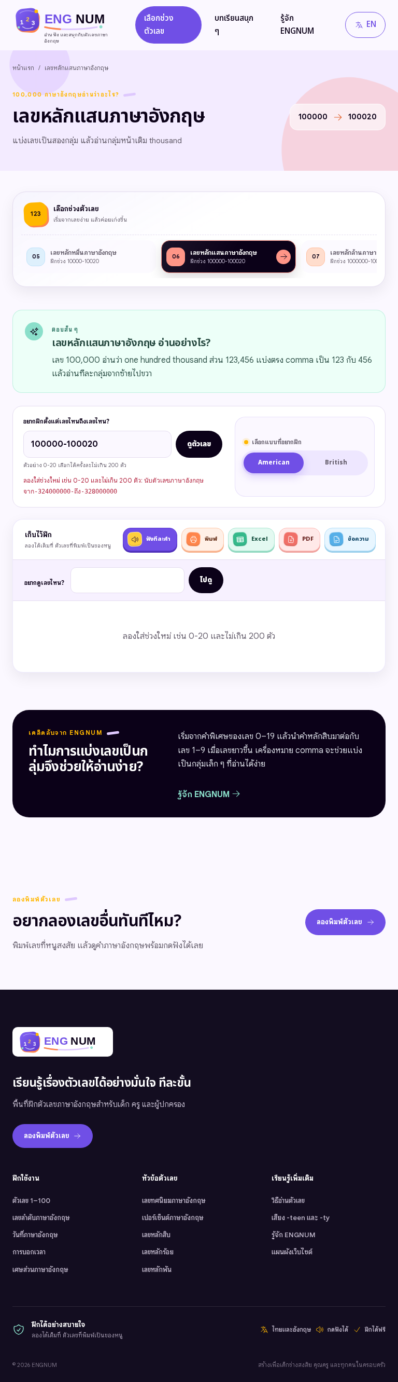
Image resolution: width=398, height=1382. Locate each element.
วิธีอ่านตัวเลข (288, 1200)
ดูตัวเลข (199, 444)
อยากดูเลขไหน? (44, 582)
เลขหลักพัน (157, 1269)
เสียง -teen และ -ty (301, 1217)
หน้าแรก (23, 68)
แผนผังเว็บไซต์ (292, 1252)
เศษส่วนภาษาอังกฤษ (40, 1269)
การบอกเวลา (29, 1252)
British (336, 462)
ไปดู (206, 580)
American (274, 462)
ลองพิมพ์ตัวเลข (339, 922)
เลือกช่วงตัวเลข (159, 24)
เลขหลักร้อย (158, 1252)
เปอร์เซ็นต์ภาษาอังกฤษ (173, 1217)
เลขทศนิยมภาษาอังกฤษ (174, 1200)
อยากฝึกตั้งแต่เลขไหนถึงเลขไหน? (66, 421)
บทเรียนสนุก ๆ (234, 24)
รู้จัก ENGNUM (297, 24)
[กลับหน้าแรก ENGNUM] (62, 1042)
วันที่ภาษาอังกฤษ (35, 1234)
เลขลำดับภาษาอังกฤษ (41, 1217)
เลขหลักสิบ (156, 1234)
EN (371, 25)
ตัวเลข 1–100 (31, 1200)
